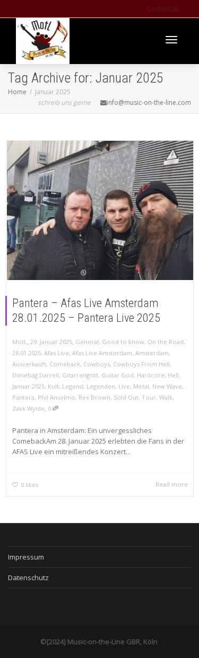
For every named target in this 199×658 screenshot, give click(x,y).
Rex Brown (94, 397)
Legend (72, 386)
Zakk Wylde (28, 408)
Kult (53, 386)
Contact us (163, 8)
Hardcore (151, 375)
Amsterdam (152, 353)
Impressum (26, 557)
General (87, 342)
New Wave (167, 386)
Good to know (123, 342)
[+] (100, 210)
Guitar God (117, 375)
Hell (173, 375)
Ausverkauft (29, 364)
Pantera (23, 397)
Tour (149, 397)
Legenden (100, 386)
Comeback (64, 364)
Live (124, 386)
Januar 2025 (28, 386)
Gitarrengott (80, 375)
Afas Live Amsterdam (102, 353)
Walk (165, 397)
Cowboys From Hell (141, 364)
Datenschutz (28, 577)
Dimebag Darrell (35, 375)
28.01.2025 (26, 353)
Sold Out (126, 397)
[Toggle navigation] (171, 40)
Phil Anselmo (56, 397)
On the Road (166, 342)
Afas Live (56, 353)
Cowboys (96, 364)
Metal (141, 386)
